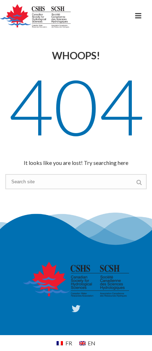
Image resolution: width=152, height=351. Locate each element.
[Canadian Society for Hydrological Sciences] (35, 16)
